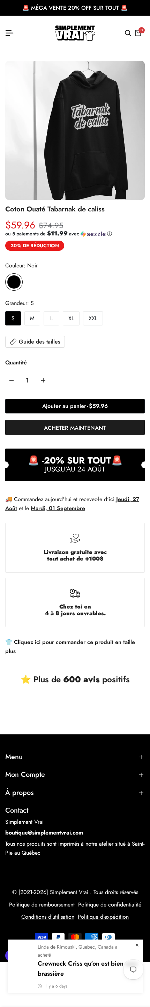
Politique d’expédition (103, 917)
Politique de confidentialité (109, 905)
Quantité (16, 362)
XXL (93, 318)
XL (71, 318)
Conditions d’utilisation (47, 917)
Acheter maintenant (75, 428)
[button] (58, 233)
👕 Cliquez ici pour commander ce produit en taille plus (70, 646)
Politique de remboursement (42, 905)
